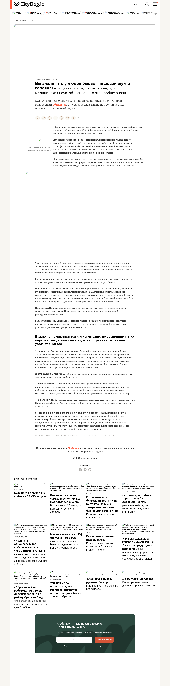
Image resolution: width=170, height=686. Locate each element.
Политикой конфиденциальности (99, 646)
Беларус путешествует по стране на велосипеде (102, 584)
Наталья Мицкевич (42, 79)
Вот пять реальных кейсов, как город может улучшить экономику (137, 503)
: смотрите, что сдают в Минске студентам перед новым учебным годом (66, 541)
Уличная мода (55, 579)
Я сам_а (89, 493)
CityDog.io (73, 448)
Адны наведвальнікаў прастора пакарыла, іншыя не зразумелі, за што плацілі (138, 548)
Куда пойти (18, 489)
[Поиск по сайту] (147, 4)
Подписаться (104, 639)
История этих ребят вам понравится (102, 507)
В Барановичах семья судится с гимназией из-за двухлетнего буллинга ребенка (30, 552)
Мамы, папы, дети (21, 537)
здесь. (99, 451)
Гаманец (89, 532)
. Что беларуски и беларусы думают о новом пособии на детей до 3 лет (31, 597)
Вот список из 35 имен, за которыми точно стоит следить (65, 504)
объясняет (59, 104)
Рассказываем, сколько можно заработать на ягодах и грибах (100, 543)
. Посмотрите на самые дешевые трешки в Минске (138, 582)
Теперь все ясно (128, 491)
